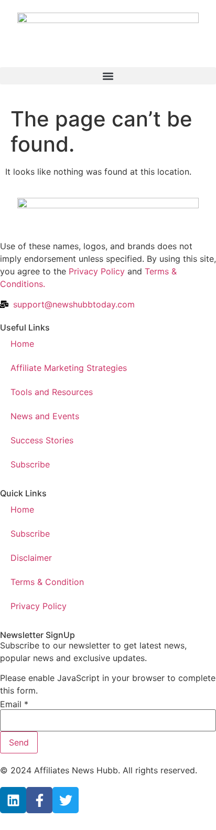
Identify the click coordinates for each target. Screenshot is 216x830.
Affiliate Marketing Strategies (68, 368)
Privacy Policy (97, 271)
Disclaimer (31, 557)
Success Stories (41, 440)
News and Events (44, 416)
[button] (108, 75)
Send (19, 742)
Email (14, 704)
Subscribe (30, 464)
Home (22, 343)
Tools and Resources (51, 392)
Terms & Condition (47, 582)
